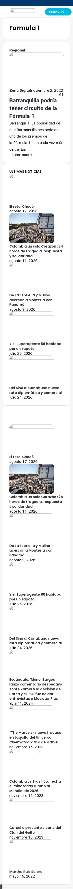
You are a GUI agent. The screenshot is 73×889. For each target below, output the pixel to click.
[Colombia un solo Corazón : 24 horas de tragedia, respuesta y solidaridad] (31, 242)
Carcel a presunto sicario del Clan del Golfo (35, 830)
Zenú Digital (20, 90)
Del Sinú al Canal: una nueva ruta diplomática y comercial (35, 390)
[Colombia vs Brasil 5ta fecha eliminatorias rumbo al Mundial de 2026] (24, 751)
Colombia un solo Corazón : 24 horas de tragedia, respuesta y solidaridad (36, 251)
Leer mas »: (22, 154)
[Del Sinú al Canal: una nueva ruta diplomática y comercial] (31, 358)
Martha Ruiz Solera (26, 871)
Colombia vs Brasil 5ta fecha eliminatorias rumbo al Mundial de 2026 (35, 786)
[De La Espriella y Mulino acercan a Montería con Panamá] (31, 265)
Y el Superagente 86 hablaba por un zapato (35, 346)
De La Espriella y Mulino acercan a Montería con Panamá (31, 300)
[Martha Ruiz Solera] (31, 842)
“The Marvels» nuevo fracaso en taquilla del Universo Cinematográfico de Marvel (35, 737)
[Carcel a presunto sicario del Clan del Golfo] (31, 800)
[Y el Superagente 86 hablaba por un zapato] (31, 314)
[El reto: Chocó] (31, 177)
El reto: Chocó (21, 206)
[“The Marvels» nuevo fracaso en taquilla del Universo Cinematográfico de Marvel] (31, 708)
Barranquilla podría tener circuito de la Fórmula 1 (33, 108)
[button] (3, 11)
